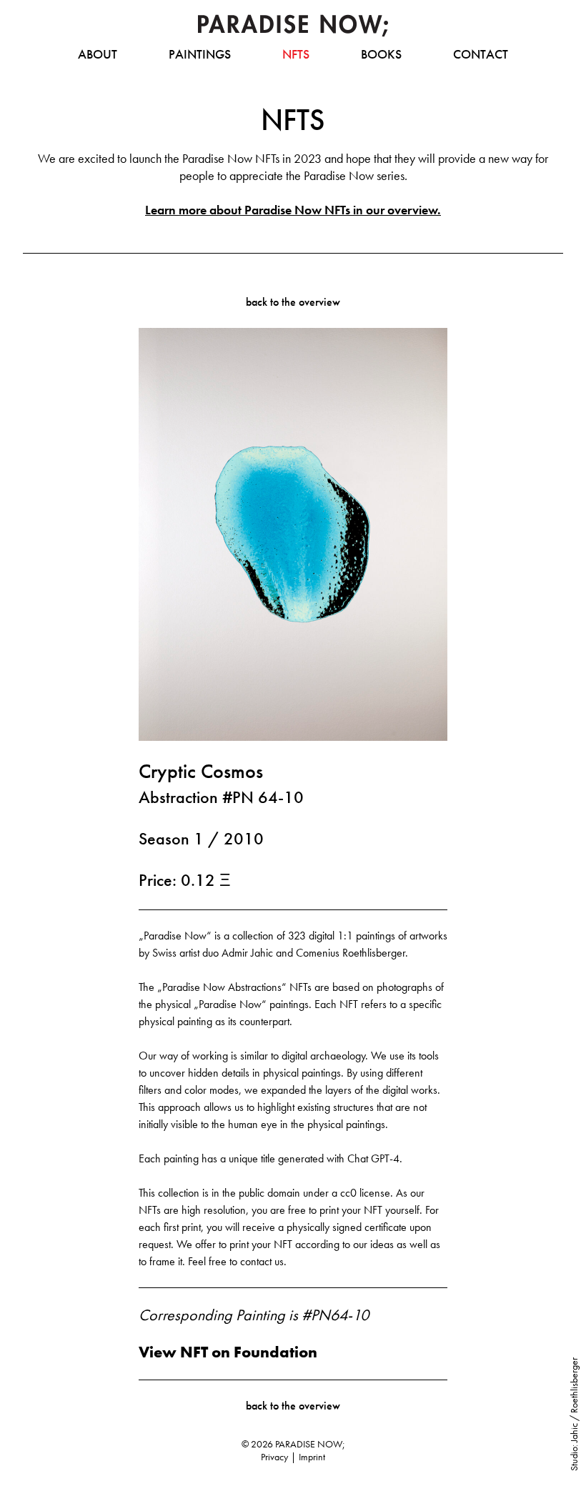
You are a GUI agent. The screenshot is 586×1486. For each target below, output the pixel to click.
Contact (480, 54)
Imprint (312, 1456)
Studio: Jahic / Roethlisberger (573, 1414)
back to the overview (293, 301)
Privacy (274, 1456)
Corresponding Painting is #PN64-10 (254, 1315)
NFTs (295, 54)
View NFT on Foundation (228, 1352)
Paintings (200, 54)
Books (381, 54)
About (97, 54)
